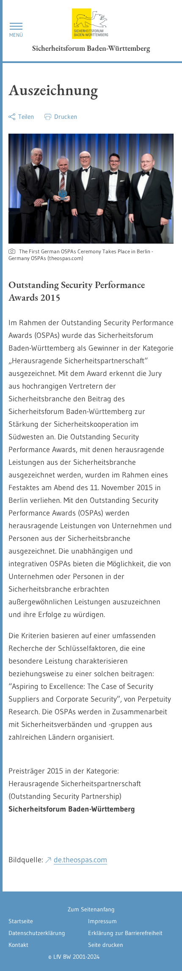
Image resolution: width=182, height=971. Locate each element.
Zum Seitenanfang (91, 909)
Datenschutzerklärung (36, 933)
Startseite (20, 921)
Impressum (102, 921)
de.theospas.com (80, 859)
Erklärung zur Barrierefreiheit (125, 933)
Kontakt (18, 945)
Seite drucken (105, 945)
